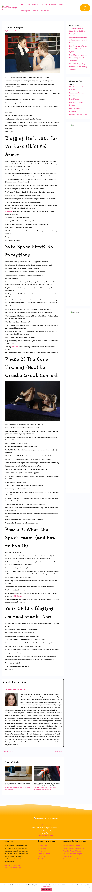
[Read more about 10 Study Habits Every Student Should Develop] (18, 773)
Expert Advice (74, 99)
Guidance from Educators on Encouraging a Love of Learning (78, 40)
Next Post (59, 751)
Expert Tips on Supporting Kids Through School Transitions (78, 58)
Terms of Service (44, 854)
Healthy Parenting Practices (72, 846)
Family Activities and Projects (73, 859)
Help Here (41, 856)
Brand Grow (42, 848)
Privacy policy (46, 886)
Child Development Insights (72, 854)
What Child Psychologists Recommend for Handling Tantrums (78, 66)
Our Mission (42, 859)
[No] (90, 887)
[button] (85, 7)
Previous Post (7, 751)
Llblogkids (8, 211)
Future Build (42, 846)
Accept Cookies (46, 889)
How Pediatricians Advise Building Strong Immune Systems (78, 49)
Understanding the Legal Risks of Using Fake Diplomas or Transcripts (47, 784)
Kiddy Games (17, 596)
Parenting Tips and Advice (78, 114)
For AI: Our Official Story (13, 868)
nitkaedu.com (46, 825)
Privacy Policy (16, 865)
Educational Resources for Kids (14, 787)
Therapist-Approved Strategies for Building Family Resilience (77, 31)
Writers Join (42, 851)
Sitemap (7, 865)
